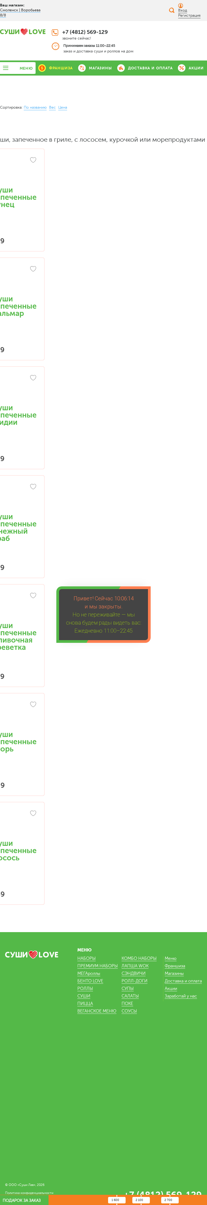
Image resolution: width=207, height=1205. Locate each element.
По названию (35, 107)
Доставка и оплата (183, 981)
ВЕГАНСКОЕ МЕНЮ (96, 1011)
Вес (52, 107)
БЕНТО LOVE (90, 981)
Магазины (174, 973)
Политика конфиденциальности (29, 1193)
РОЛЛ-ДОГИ (134, 981)
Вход (182, 10)
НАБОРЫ (86, 958)
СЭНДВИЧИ (134, 973)
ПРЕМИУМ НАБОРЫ (97, 966)
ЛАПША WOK (135, 966)
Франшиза (175, 966)
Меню (171, 958)
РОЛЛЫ (85, 988)
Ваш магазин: (12, 5)
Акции (171, 988)
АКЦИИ (196, 68)
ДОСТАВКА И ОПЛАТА (150, 68)
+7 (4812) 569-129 (85, 32)
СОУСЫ (129, 1011)
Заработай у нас (181, 996)
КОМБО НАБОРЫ (139, 958)
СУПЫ (128, 988)
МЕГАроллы (88, 973)
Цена (62, 107)
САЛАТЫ (130, 996)
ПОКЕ (127, 1003)
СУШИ (83, 996)
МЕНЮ (26, 68)
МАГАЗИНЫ (100, 68)
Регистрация (189, 15)
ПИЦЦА (85, 1003)
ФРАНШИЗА (61, 68)
